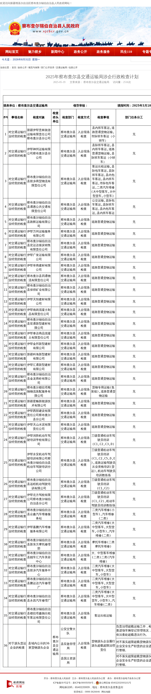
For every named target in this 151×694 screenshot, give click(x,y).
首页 (14, 67)
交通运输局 (61, 67)
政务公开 (80, 52)
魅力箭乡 (34, 52)
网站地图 (105, 692)
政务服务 (103, 52)
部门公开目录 (47, 67)
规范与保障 (33, 67)
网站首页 (12, 52)
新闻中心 (57, 52)
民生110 (126, 52)
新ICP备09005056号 (83, 682)
